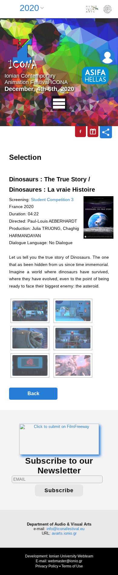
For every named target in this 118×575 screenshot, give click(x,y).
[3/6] (30, 338)
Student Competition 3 (52, 199)
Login (107, 56)
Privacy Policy (46, 566)
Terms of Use (72, 566)
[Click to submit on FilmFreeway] (59, 438)
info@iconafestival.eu (65, 528)
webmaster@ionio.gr (65, 561)
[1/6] (30, 311)
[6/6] (72, 365)
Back (33, 393)
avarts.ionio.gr (64, 533)
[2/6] (72, 311)
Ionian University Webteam (71, 556)
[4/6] (72, 338)
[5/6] (30, 365)
